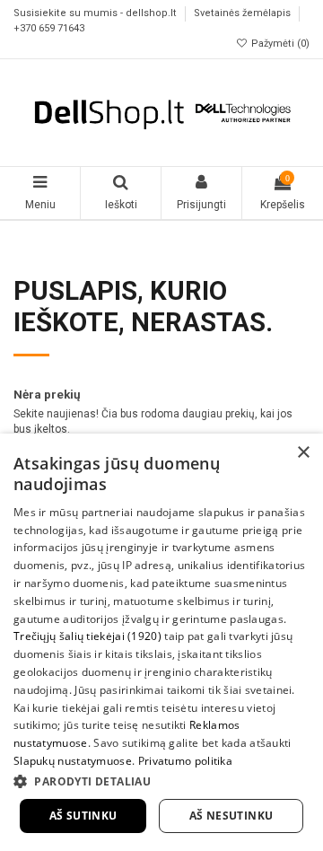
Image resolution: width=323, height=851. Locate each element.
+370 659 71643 (48, 28)
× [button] (303, 453)
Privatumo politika (185, 760)
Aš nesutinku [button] (231, 815)
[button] (161, 781)
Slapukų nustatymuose (72, 760)
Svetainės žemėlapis (243, 14)
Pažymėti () (279, 43)
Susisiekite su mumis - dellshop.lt (96, 14)
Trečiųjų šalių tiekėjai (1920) (87, 636)
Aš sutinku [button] (83, 815)
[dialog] (161, 642)
